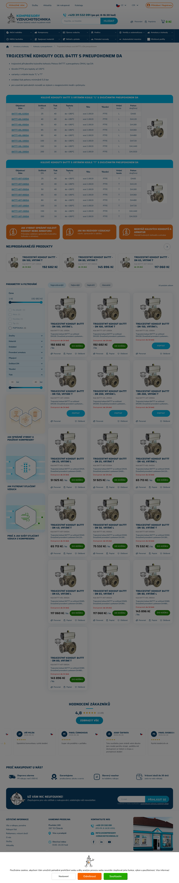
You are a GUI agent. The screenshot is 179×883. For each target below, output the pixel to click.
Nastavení (63, 876)
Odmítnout (89, 876)
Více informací (162, 870)
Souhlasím (115, 876)
